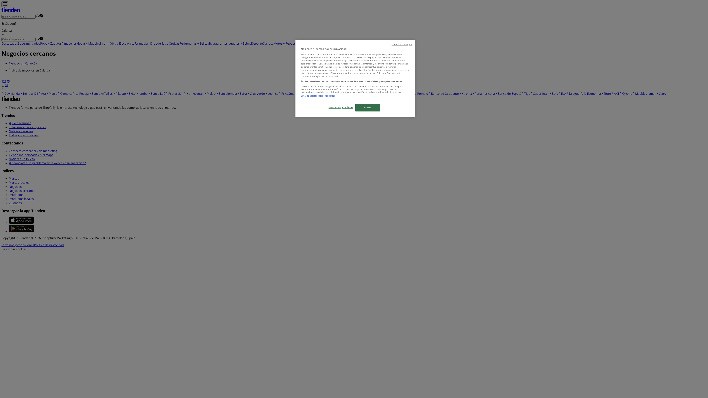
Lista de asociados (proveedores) (318, 95)
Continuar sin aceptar (402, 44)
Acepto (367, 107)
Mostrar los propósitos (341, 107)
